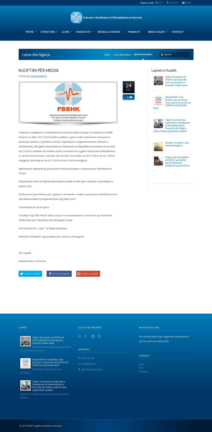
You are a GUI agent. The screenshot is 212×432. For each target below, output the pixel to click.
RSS (160, 2)
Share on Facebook (61, 273)
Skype (100, 336)
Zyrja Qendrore (38, 76)
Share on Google (90, 273)
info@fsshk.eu (88, 363)
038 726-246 (87, 357)
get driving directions (91, 369)
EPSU (141, 364)
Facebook (173, 2)
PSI (140, 367)
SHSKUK (143, 371)
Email (188, 2)
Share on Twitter (32, 273)
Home (107, 54)
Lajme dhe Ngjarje (122, 54)
